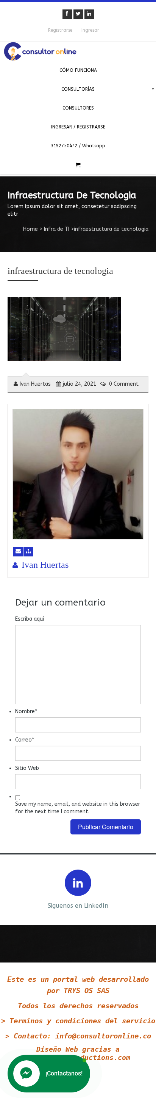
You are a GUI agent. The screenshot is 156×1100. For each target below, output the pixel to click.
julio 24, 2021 (79, 384)
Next (143, 888)
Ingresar (90, 30)
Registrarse (60, 30)
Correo (24, 740)
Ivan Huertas (35, 384)
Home (30, 229)
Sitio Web (27, 768)
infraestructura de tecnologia (60, 271)
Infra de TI (56, 229)
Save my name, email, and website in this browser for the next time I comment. (77, 808)
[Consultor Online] (78, 51)
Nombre (26, 711)
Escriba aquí (29, 619)
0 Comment (123, 384)
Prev (12, 888)
